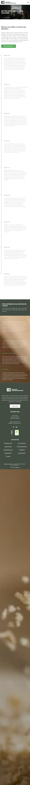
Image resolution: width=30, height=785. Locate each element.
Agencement (8, 446)
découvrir (15, 406)
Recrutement (21, 453)
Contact (8, 456)
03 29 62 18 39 (15, 421)
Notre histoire (22, 443)
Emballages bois (8, 449)
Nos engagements (9, 46)
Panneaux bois (8, 443)
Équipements (8, 453)
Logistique (22, 449)
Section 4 (17, 467)
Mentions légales (8, 464)
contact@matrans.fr (15, 423)
